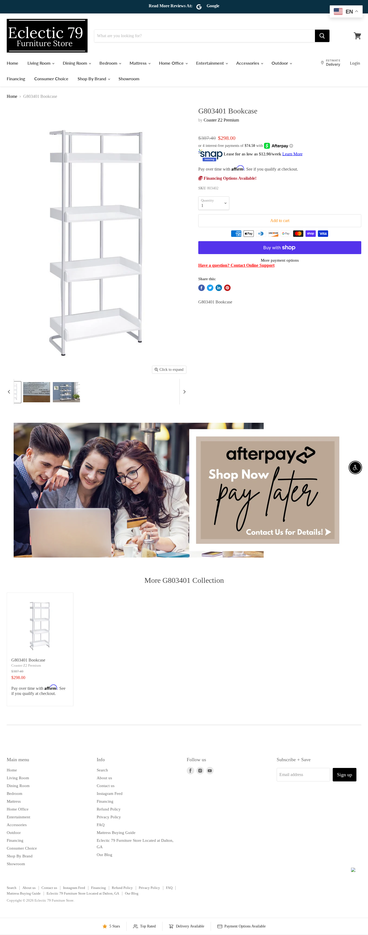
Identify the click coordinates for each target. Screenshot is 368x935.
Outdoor (280, 62)
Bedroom (108, 62)
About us (104, 778)
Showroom (129, 78)
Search (102, 770)
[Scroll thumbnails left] (9, 391)
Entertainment (210, 62)
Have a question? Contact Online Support (236, 265)
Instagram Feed (110, 793)
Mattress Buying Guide (116, 832)
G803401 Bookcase (28, 660)
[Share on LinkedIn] (219, 288)
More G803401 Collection (184, 580)
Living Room (39, 62)
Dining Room (75, 62)
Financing (16, 78)
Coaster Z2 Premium (221, 120)
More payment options (280, 260)
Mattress (139, 62)
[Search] (322, 36)
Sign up (344, 774)
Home (12, 62)
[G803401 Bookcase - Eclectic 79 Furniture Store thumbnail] (37, 392)
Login (355, 63)
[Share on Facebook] (201, 288)
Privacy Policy (109, 817)
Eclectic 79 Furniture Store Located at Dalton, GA (83, 893)
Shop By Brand (92, 78)
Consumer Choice (51, 78)
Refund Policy (109, 809)
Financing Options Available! (229, 178)
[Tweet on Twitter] (210, 288)
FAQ (101, 825)
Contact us (105, 786)
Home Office (172, 62)
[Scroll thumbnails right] (183, 391)
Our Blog (104, 855)
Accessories (248, 62)
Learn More (292, 153)
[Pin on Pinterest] (227, 288)
